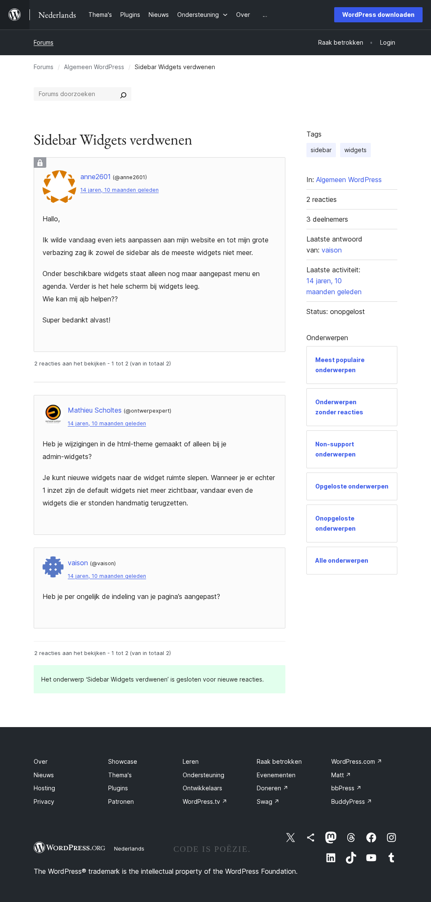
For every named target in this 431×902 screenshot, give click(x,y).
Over (41, 761)
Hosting (44, 788)
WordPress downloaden (378, 14)
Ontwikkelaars (202, 788)
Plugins (118, 788)
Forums (43, 42)
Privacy (44, 801)
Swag (268, 801)
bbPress (346, 788)
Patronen (121, 801)
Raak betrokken (279, 761)
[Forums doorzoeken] (123, 94)
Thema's (120, 775)
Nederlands (129, 848)
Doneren (272, 788)
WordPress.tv (205, 801)
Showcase (122, 761)
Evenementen (276, 775)
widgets (355, 149)
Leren (191, 761)
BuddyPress (351, 801)
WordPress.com (356, 761)
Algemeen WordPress (94, 66)
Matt (341, 775)
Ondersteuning (203, 775)
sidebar (321, 149)
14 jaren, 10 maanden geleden (119, 190)
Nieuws (44, 775)
